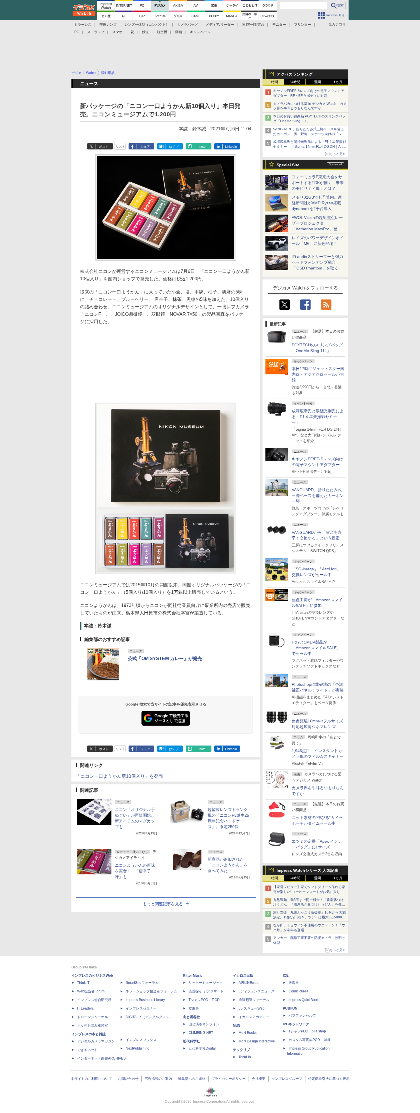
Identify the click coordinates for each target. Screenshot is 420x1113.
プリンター (302, 25)
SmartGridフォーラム (142, 983)
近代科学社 (191, 1041)
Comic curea (298, 991)
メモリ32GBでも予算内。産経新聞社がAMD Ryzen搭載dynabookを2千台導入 (317, 203)
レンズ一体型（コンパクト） (147, 25)
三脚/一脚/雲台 (253, 25)
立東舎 (194, 1008)
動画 (178, 32)
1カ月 (337, 82)
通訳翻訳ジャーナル (254, 1000)
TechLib (245, 1057)
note (202, 146)
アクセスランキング (295, 74)
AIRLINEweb (249, 983)
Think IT (83, 983)
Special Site (288, 165)
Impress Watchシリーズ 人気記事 (307, 870)
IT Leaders (85, 1008)
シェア (145, 146)
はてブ (174, 146)
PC (76, 32)
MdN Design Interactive (257, 1041)
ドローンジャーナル (92, 1017)
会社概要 (258, 1079)
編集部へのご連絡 (191, 1079)
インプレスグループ (286, 1079)
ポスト (104, 146)
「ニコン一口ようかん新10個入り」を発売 (119, 776)
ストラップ (95, 32)
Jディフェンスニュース (257, 991)
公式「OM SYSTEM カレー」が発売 (165, 658)
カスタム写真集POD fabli (309, 1040)
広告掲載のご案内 (158, 1079)
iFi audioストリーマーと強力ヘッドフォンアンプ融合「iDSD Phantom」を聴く (317, 262)
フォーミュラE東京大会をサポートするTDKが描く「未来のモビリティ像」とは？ (318, 183)
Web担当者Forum (91, 991)
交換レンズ (108, 25)
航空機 (162, 32)
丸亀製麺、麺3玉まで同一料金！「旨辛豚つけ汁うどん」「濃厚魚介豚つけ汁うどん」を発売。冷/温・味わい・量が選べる (308, 905)
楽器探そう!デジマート (206, 991)
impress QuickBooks (304, 1000)
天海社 (294, 983)
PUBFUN (290, 1008)
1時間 (273, 82)
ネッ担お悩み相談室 (92, 1026)
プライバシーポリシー (228, 1079)
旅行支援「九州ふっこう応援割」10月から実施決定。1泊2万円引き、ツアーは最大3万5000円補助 (309, 917)
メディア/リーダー (220, 25)
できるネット (87, 1050)
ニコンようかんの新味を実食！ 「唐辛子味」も (135, 871)
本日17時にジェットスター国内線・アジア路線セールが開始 (318, 374)
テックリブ (241, 1050)
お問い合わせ (128, 1079)
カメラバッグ (187, 25)
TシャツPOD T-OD (204, 1000)
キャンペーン (200, 32)
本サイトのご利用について (91, 1079)
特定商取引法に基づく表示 (328, 1079)
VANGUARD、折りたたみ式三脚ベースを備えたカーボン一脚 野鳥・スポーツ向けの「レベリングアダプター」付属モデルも (309, 134)
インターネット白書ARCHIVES (101, 1058)
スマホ (117, 32)
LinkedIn (231, 146)
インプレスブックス (141, 1040)
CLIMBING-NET (201, 1033)
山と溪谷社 (191, 1017)
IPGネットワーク (296, 1024)
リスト (120, 146)
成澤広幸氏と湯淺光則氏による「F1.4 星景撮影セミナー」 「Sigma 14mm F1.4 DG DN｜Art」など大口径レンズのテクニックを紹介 (309, 146)
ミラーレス (82, 25)
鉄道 (145, 32)
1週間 (316, 82)
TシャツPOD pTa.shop (307, 1031)
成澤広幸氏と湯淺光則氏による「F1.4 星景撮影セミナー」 (318, 417)
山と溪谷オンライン (204, 1024)
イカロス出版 (243, 976)
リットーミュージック (206, 983)
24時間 (294, 82)
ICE (286, 976)
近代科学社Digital (202, 1048)
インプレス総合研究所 (94, 1000)
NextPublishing (137, 1048)
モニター (279, 25)
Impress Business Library (145, 1000)
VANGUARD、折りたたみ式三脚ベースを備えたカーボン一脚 (318, 495)
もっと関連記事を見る (163, 904)
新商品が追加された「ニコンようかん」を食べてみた (228, 865)
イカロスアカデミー (254, 1017)
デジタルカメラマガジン (96, 1041)
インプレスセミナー (141, 1008)
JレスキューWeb (252, 1008)
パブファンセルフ (302, 1016)
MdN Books (248, 1033)
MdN (236, 1026)
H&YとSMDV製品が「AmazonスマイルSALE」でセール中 (316, 648)
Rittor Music (193, 976)
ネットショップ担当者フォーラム (151, 991)
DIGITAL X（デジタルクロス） (149, 1017)
